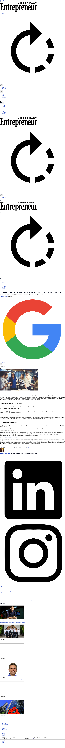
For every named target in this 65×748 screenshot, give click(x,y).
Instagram (3, 735)
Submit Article (4, 88)
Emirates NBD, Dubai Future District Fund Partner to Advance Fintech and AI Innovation (17, 660)
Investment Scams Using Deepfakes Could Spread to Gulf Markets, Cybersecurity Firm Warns (18, 600)
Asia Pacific (4, 97)
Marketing (3, 113)
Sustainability (4, 112)
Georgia (3, 95)
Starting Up (3, 13)
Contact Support (4, 726)
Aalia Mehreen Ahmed (4, 296)
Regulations (3, 109)
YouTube (3, 734)
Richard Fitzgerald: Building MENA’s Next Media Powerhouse (12, 622)
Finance (3, 111)
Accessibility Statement (5, 724)
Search (1, 101)
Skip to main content (3, 0)
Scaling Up (3, 14)
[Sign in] (0, 279)
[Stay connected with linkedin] (33, 490)
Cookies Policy (4, 723)
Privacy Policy (4, 721)
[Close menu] (0, 280)
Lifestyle (3, 115)
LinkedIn (3, 733)
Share (1, 363)
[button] (32, 201)
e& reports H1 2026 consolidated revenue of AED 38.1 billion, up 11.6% (14, 717)
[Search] (0, 212)
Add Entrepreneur (2, 362)
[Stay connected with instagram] (33, 553)
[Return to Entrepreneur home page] (18, 11)
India (2, 96)
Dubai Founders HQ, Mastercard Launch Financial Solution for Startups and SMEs (16, 698)
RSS (2, 736)
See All (1, 589)
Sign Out (3, 89)
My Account (4, 87)
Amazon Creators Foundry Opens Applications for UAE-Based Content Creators (16, 596)
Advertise (3, 728)
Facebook (3, 731)
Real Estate (3, 114)
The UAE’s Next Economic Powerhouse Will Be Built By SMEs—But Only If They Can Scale (18, 679)
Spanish (3, 94)
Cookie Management (5, 729)
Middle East (4, 98)
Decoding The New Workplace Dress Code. (10, 437)
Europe (3, 99)
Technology (3, 15)
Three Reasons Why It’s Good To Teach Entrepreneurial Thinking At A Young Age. (16, 414)
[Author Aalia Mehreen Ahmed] (2, 451)
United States (4, 93)
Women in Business (5, 289)
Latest (1, 586)
